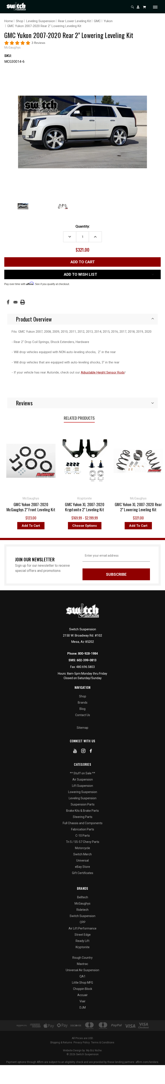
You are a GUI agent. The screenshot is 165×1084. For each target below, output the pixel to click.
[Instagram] (83, 752)
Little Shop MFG (82, 982)
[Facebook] (8, 302)
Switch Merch (82, 854)
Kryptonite (83, 947)
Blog (82, 708)
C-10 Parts (82, 835)
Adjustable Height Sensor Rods (103, 372)
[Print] (22, 302)
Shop (82, 696)
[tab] (82, 319)
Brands (82, 702)
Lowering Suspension (82, 792)
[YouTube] (75, 752)
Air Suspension (82, 779)
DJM (82, 1007)
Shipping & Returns (61, 1042)
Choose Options (66, 526)
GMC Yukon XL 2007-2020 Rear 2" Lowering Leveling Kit (119, 507)
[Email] (15, 302)
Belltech (82, 897)
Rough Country (82, 957)
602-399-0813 (86, 660)
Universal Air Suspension (82, 970)
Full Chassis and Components (82, 823)
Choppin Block (82, 989)
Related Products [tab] (79, 418)
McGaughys (82, 903)
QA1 (82, 976)
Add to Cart (120, 526)
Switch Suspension (82, 916)
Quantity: (82, 226)
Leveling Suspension (82, 798)
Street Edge (83, 934)
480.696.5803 (85, 667)
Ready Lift (82, 941)
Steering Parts (82, 817)
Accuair (82, 995)
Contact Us (82, 715)
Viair (82, 1001)
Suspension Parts (83, 804)
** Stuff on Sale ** (82, 773)
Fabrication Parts (82, 829)
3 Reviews (38, 43)
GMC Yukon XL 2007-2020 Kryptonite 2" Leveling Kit (66, 507)
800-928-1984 (88, 653)
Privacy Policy (81, 1042)
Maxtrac (82, 964)
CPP (83, 922)
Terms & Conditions (102, 1042)
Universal (82, 860)
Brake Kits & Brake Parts (82, 810)
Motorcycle (82, 848)
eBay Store (82, 866)
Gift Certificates (82, 873)
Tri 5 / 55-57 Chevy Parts (82, 842)
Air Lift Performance (82, 928)
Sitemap (82, 727)
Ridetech (82, 909)
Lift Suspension (82, 785)
